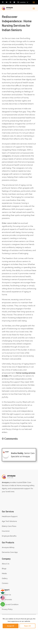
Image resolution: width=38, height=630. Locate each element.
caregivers (6, 156)
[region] (19, 622)
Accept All (10, 626)
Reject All (27, 626)
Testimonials (7, 599)
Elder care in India (9, 223)
